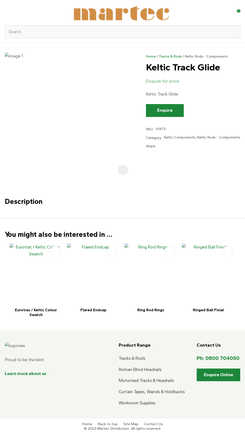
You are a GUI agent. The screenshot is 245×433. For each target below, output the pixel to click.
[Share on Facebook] (159, 146)
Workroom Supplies (137, 403)
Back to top (108, 424)
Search (234, 31)
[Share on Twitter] (166, 146)
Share (150, 146)
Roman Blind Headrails (140, 369)
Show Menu (8, 12)
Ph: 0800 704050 (218, 358)
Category (153, 138)
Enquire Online (218, 374)
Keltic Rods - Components (206, 56)
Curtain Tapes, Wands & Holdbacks (152, 391)
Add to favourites (55, 251)
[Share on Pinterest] (182, 146)
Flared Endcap (93, 310)
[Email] (174, 146)
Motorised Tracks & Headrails (146, 380)
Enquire (165, 110)
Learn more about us (25, 373)
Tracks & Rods (170, 56)
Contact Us (153, 424)
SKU (149, 129)
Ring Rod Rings (150, 310)
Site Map (130, 424)
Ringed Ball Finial (208, 310)
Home (151, 56)
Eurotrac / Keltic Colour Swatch (36, 312)
